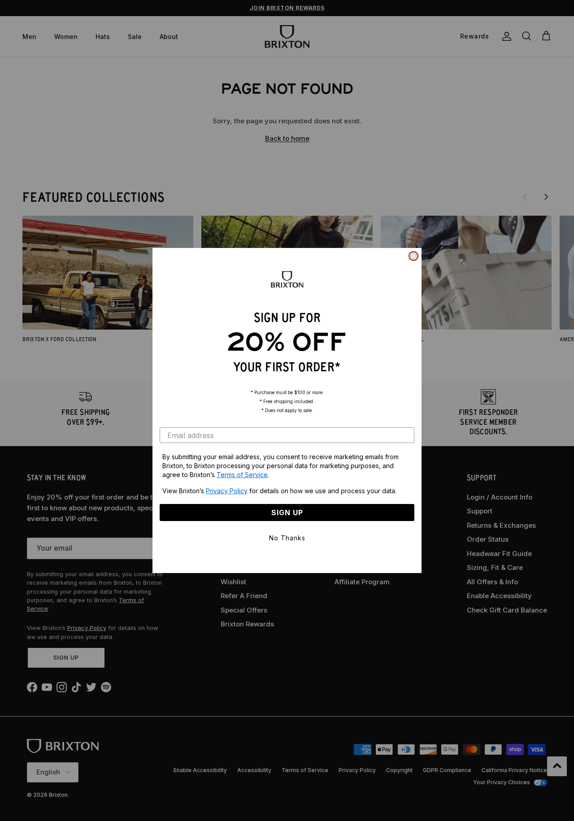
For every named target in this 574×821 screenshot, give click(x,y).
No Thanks (287, 538)
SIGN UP (287, 512)
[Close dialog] (413, 256)
